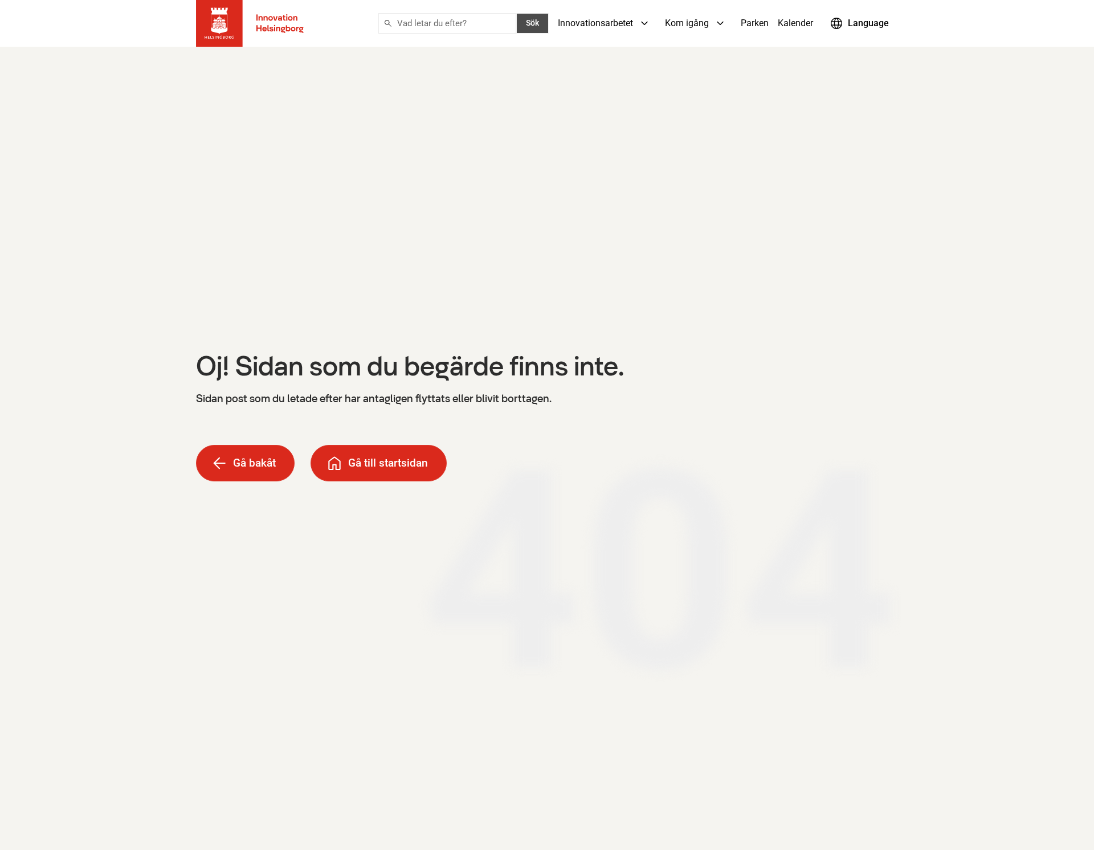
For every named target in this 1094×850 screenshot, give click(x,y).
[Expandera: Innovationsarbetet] (644, 23)
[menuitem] (607, 23)
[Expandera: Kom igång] (720, 23)
